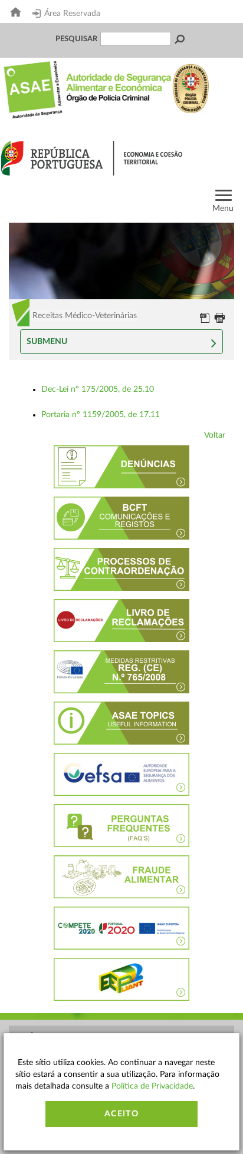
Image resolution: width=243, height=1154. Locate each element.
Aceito (121, 1114)
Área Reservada (72, 13)
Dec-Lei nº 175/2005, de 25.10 (97, 389)
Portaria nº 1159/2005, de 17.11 (100, 415)
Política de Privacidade (152, 1086)
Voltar (214, 435)
